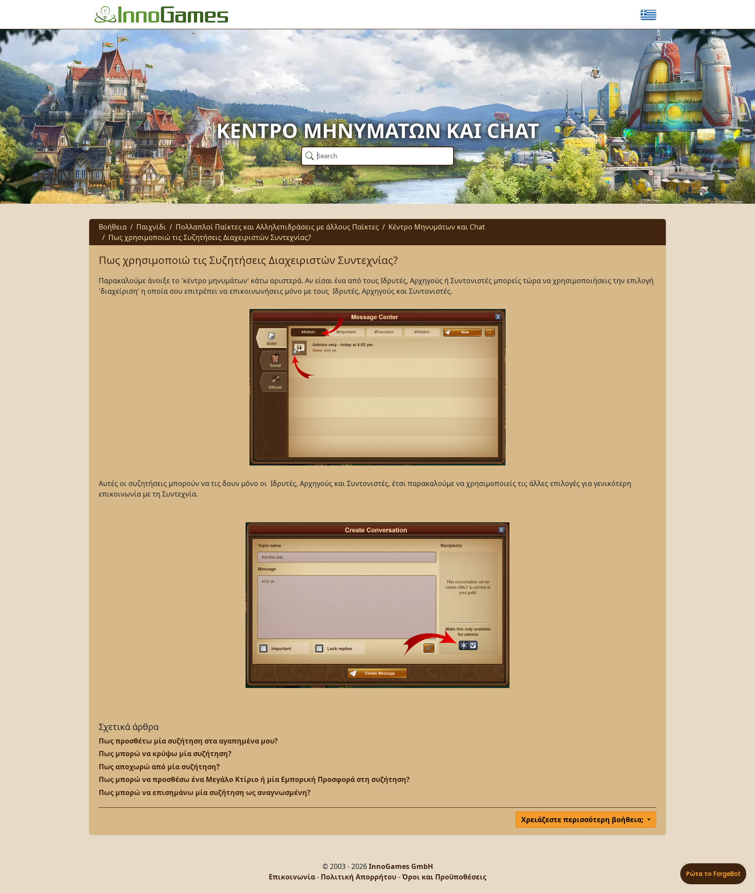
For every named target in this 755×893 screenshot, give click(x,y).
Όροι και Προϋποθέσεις (444, 877)
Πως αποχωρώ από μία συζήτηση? (159, 766)
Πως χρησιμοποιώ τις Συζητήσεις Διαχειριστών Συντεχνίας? (209, 237)
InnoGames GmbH (401, 866)
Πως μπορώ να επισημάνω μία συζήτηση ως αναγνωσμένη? (205, 792)
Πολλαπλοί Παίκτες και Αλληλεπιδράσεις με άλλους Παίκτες (277, 227)
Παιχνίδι (151, 227)
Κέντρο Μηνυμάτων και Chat (436, 227)
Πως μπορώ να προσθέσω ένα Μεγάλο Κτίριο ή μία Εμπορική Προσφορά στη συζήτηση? (254, 779)
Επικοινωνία (292, 877)
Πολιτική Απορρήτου (358, 877)
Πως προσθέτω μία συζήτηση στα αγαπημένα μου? (188, 741)
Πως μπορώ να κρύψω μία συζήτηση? (165, 753)
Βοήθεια (113, 227)
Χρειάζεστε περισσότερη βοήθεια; (583, 819)
